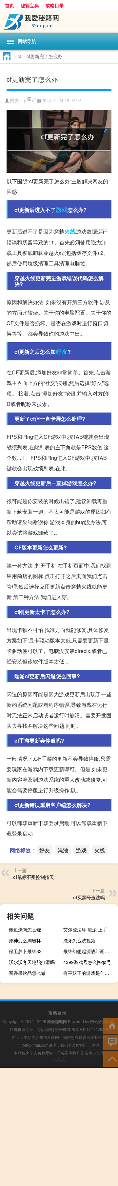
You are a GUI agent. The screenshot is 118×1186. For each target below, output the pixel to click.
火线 (70, 231)
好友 (62, 351)
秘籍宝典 (30, 5)
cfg (23, 100)
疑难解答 (63, 1029)
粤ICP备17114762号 (90, 1029)
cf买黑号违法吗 (89, 897)
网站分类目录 (102, 1021)
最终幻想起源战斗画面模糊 (89, 951)
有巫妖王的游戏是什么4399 (89, 973)
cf (19, 56)
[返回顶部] (110, 1058)
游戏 (62, 209)
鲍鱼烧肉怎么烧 (25, 929)
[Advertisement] (59, 1127)
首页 (9, 5)
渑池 (63, 850)
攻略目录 (55, 5)
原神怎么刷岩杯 (25, 940)
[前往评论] (110, 1042)
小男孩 (59, 1060)
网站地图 (44, 1029)
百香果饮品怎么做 (27, 973)
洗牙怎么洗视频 (79, 940)
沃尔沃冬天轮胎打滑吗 (32, 962)
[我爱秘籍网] (59, 22)
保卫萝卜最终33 (25, 951)
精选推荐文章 (21, 1029)
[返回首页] (110, 1025)
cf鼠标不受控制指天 (33, 877)
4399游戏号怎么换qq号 (87, 962)
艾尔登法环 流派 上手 (85, 929)
